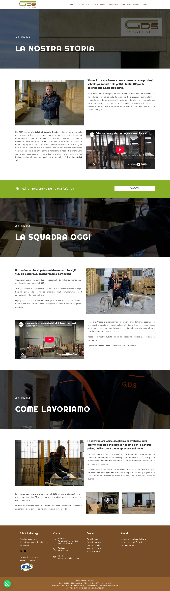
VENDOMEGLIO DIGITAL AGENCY (92, 588)
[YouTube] (25, 551)
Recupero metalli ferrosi (131, 542)
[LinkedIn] (21, 551)
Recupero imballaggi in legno (133, 539)
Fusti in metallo (93, 545)
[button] (7, 584)
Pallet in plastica (94, 542)
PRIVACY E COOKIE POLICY (85, 580)
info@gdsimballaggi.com (68, 558)
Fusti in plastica (94, 548)
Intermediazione (127, 545)
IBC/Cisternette (93, 551)
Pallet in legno (93, 539)
